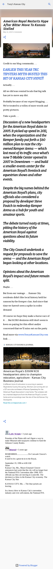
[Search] (49, 4)
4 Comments (17, 32)
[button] (4, 37)
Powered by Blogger (28, 565)
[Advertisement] (26, 531)
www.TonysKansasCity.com (33, 334)
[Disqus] (26, 461)
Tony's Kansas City (16, 4)
